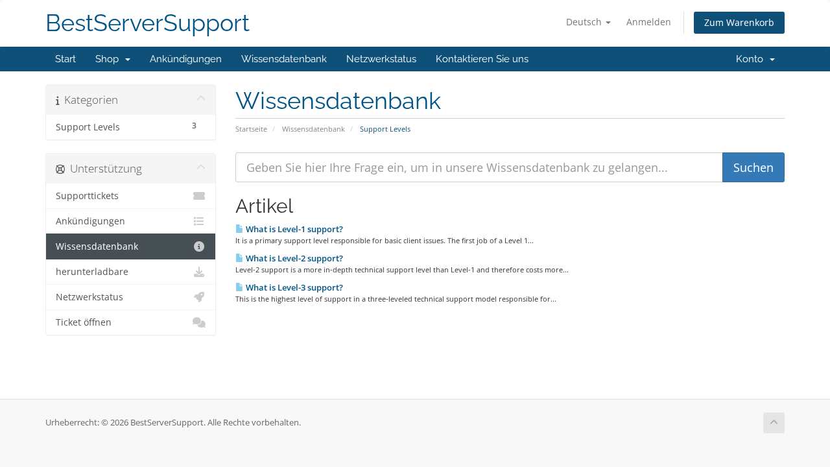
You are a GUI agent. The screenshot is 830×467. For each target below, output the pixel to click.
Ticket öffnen (84, 322)
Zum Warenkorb (739, 22)
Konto (752, 59)
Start (65, 59)
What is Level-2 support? (293, 258)
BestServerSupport (147, 23)
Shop (109, 59)
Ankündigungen (186, 59)
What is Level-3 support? (293, 287)
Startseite (251, 129)
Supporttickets (87, 196)
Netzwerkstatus (381, 59)
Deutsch (585, 22)
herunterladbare (92, 272)
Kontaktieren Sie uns (482, 59)
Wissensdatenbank (284, 59)
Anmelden (648, 22)
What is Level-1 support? (293, 229)
